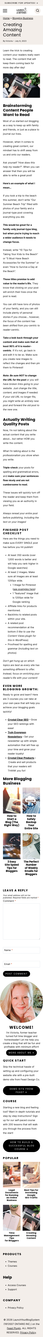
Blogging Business (22, 18)
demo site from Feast (21, 1091)
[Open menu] (5, 10)
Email (8, 964)
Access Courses (17, 1285)
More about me (20, 1052)
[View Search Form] (38, 11)
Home (6, 18)
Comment (9, 901)
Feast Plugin (14, 1328)
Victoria (9, 41)
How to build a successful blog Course (21, 1145)
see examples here (24, 589)
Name (8, 950)
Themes (12, 1261)
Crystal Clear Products (21, 757)
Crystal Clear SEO (18, 719)
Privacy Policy (16, 1307)
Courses (12, 1265)
